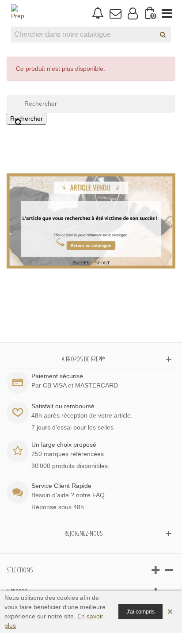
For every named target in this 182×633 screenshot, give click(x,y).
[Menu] (166, 13)
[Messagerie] (115, 13)
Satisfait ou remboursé (63, 406)
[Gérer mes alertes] (97, 13)
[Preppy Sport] (18, 13)
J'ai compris (140, 612)
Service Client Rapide (61, 485)
